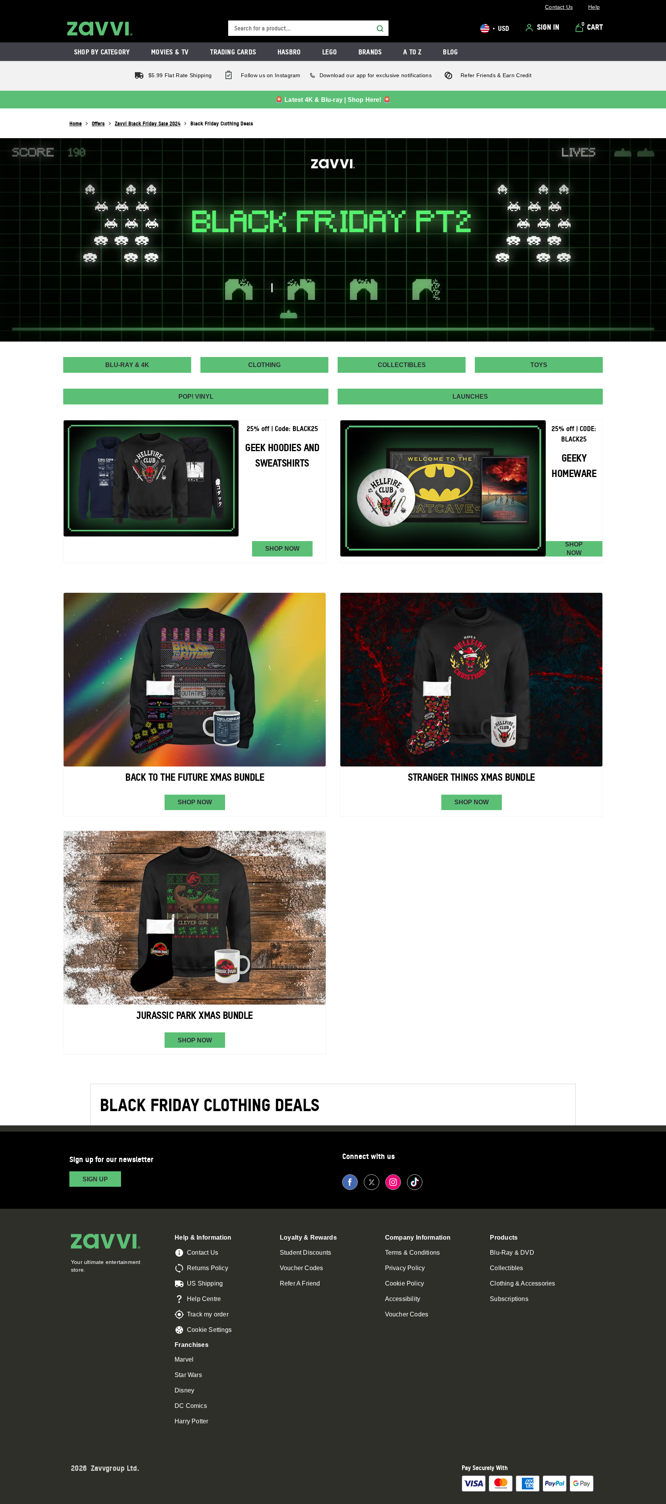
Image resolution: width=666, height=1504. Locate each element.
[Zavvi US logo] (99, 29)
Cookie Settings (209, 1329)
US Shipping (205, 1283)
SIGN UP (95, 1179)
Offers (98, 123)
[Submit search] (380, 28)
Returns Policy (207, 1268)
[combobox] (308, 28)
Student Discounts (305, 1252)
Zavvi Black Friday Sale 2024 (147, 123)
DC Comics (191, 1405)
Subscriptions (509, 1299)
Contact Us (202, 1252)
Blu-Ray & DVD (512, 1252)
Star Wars (188, 1375)
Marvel (184, 1359)
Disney (184, 1390)
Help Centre (204, 1299)
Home (75, 123)
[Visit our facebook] (350, 1182)
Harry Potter (191, 1421)
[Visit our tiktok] (414, 1182)
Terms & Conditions (412, 1252)
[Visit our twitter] (371, 1182)
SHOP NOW (282, 548)
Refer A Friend (300, 1283)
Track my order (208, 1314)
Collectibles (506, 1268)
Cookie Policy (404, 1283)
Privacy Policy (405, 1268)
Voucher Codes (301, 1268)
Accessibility (402, 1299)
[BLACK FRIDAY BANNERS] (333, 240)
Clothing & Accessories (522, 1283)
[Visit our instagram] (393, 1182)
